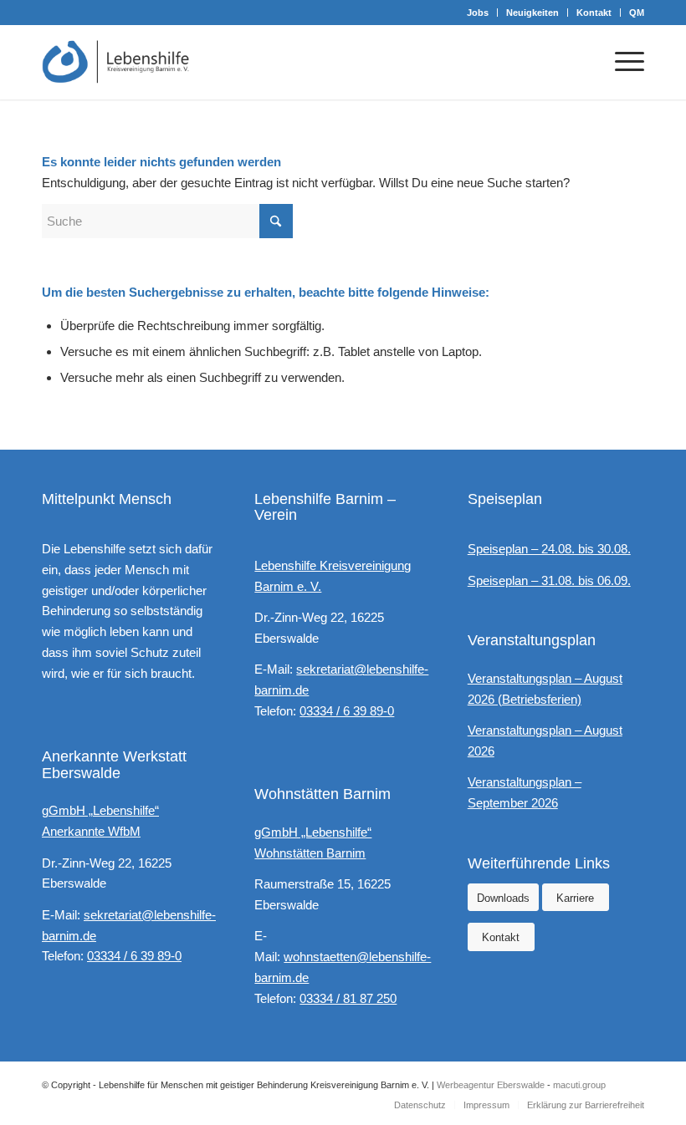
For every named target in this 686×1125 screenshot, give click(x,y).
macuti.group (579, 1085)
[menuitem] (478, 12)
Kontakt (594, 13)
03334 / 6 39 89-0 (134, 956)
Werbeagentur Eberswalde (491, 1085)
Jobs (478, 13)
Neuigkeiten (532, 13)
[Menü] (621, 61)
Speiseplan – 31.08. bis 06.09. (549, 580)
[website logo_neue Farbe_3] (116, 61)
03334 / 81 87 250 (348, 998)
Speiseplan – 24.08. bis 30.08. (549, 549)
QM (636, 13)
